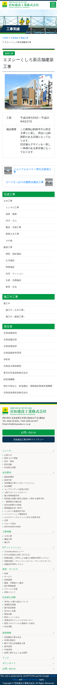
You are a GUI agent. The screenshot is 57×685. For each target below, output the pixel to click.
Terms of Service (30, 679)
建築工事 (9, 53)
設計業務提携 (10, 586)
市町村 (6, 359)
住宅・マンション (14, 273)
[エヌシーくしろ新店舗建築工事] (28, 91)
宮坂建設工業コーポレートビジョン (19, 483)
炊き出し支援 (10, 611)
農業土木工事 (12, 234)
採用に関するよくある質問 (15, 653)
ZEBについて (10, 592)
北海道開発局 (10, 333)
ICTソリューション (12, 547)
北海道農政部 (10, 346)
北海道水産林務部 (12, 366)
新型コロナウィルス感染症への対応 (19, 623)
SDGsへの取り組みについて (16, 602)
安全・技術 (9, 461)
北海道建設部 (10, 339)
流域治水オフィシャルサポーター (18, 620)
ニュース (6, 450)
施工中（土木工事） (16, 310)
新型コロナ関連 (11, 458)
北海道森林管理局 (12, 352)
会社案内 (6, 472)
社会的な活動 (10, 467)
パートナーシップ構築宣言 (15, 514)
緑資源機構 (9, 379)
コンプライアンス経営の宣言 (16, 489)
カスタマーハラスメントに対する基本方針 (22, 517)
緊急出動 (8, 614)
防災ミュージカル (11, 617)
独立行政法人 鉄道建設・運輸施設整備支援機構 (27, 386)
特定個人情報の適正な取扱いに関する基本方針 (24, 498)
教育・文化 (11, 287)
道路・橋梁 (11, 214)
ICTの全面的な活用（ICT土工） (17, 555)
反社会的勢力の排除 (12, 505)
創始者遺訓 (9, 477)
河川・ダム (11, 220)
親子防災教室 (10, 608)
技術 (6, 573)
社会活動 (8, 626)
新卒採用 (8, 646)
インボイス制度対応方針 (14, 511)
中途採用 (8, 650)
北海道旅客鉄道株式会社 (15, 392)
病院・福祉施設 (13, 254)
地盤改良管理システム (13, 564)
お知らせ (8, 455)
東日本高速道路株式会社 (15, 372)
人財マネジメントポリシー (15, 492)
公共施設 (10, 260)
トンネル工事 (12, 207)
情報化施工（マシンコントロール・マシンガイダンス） (28, 561)
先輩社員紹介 (10, 640)
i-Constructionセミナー (14, 551)
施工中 (6, 303)
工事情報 (6, 531)
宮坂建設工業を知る (12, 637)
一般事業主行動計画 (12, 502)
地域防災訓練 (10, 605)
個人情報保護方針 (11, 495)
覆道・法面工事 (13, 227)
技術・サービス (10, 569)
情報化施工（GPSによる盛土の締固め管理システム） (27, 558)
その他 (9, 240)
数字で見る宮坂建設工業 (14, 643)
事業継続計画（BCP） (13, 508)
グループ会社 (10, 523)
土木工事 (7, 200)
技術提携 (8, 580)
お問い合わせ (28, 432)
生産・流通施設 (13, 280)
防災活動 (8, 464)
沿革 (6, 520)
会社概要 (8, 486)
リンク (5, 657)
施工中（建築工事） (16, 316)
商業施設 (10, 267)
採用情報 (6, 633)
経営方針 (8, 480)
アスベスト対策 (11, 589)
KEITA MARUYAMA (12, 527)
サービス (8, 577)
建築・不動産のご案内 (13, 583)
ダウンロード (9, 663)
